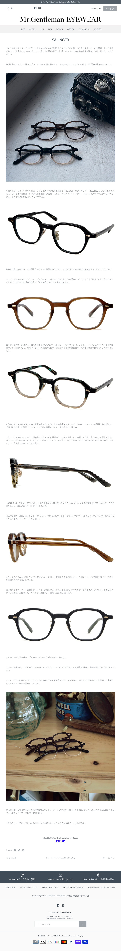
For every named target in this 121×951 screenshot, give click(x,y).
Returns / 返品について (50, 887)
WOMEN (59, 29)
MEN (50, 29)
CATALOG (70, 29)
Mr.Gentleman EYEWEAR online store (56, 936)
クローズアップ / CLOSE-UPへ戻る (60, 857)
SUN (42, 29)
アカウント (94, 9)
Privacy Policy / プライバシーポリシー (101, 887)
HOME (22, 29)
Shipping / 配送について (28, 887)
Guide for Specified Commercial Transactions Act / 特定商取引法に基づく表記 (60, 896)
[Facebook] (35, 8)
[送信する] (82, 924)
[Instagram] (39, 8)
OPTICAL (32, 29)
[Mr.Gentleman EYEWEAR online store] (60, 19)
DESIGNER (97, 29)
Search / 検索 (10, 887)
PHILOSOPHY (84, 29)
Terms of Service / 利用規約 (73, 887)
